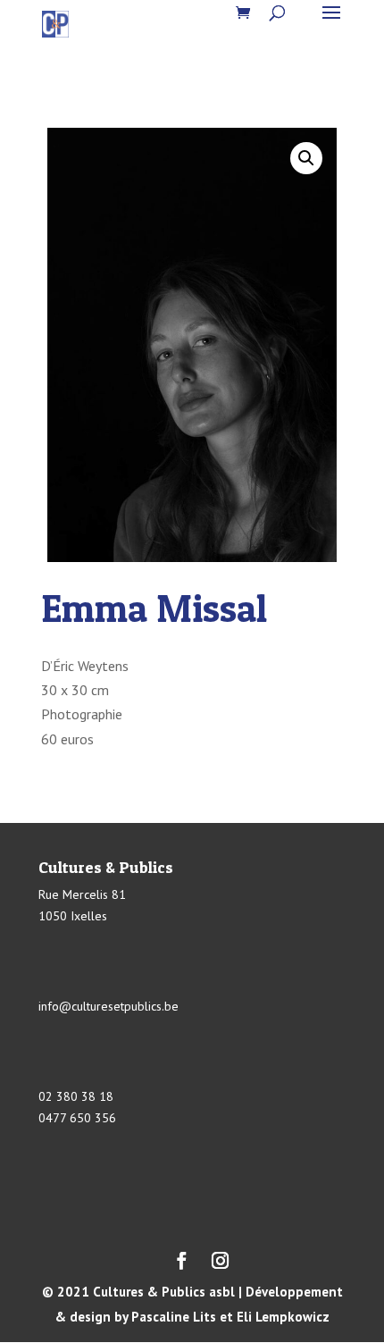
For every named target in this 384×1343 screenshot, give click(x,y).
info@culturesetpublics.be (108, 1006)
